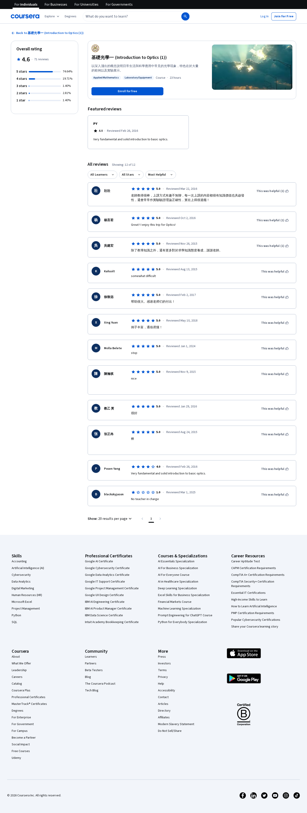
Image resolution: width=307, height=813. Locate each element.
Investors (164, 663)
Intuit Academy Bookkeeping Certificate (112, 622)
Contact (163, 697)
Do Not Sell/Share (170, 731)
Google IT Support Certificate (105, 581)
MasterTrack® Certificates (29, 704)
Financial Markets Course (174, 602)
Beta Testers (94, 670)
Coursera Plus (21, 690)
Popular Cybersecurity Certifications (255, 620)
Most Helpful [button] (157, 174)
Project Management (26, 608)
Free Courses (21, 751)
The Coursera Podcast (100, 683)
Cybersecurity (21, 575)
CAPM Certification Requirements (253, 568)
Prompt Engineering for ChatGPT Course (185, 615)
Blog (88, 677)
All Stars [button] (128, 174)
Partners (90, 663)
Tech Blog (91, 690)
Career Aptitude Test (245, 561)
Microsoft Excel (22, 602)
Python (16, 615)
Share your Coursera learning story (254, 626)
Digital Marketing (23, 588)
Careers (17, 677)
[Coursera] (25, 16)
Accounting (19, 561)
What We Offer (21, 663)
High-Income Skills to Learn (249, 599)
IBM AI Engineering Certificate (105, 602)
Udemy (16, 758)
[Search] (185, 16)
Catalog (17, 683)
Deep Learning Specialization (177, 588)
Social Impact (21, 744)
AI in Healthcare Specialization (178, 581)
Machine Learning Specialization (179, 608)
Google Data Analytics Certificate (107, 575)
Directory (164, 710)
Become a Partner (24, 737)
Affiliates (164, 717)
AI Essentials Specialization (176, 561)
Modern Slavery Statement (176, 724)
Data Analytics (21, 581)
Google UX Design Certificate (104, 595)
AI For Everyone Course (173, 575)
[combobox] (127, 16)
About (16, 656)
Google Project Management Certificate (112, 588)
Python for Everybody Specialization (182, 622)
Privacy (163, 677)
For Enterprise (21, 717)
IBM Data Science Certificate (104, 615)
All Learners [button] (98, 174)
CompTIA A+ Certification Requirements (258, 575)
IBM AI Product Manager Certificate (108, 608)
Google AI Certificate (99, 561)
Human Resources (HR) (27, 595)
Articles (163, 704)
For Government (23, 724)
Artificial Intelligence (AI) (28, 568)
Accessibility (166, 690)
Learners (91, 656)
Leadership (19, 670)
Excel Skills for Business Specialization (184, 595)
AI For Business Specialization (178, 568)
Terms (162, 670)
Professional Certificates (28, 697)
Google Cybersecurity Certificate (107, 568)
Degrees (17, 710)
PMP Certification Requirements (252, 613)
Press (162, 656)
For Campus (20, 731)
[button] (70, 16)
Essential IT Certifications (248, 593)
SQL (14, 622)
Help (161, 683)
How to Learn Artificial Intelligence (254, 606)
